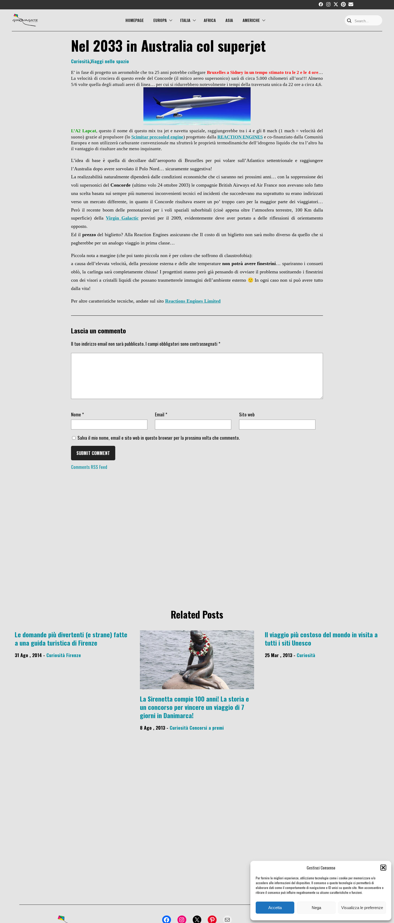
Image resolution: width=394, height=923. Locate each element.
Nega (316, 907)
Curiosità (80, 61)
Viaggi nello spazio (110, 61)
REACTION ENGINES (240, 136)
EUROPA (160, 20)
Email (161, 414)
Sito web (247, 414)
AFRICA (210, 20)
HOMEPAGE (134, 20)
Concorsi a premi (206, 727)
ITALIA (185, 20)
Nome (77, 414)
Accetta (275, 907)
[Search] (349, 21)
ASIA (229, 20)
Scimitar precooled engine (157, 136)
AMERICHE (251, 20)
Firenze (73, 654)
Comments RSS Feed (89, 467)
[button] (383, 867)
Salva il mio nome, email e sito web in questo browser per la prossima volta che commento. (158, 437)
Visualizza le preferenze (362, 907)
